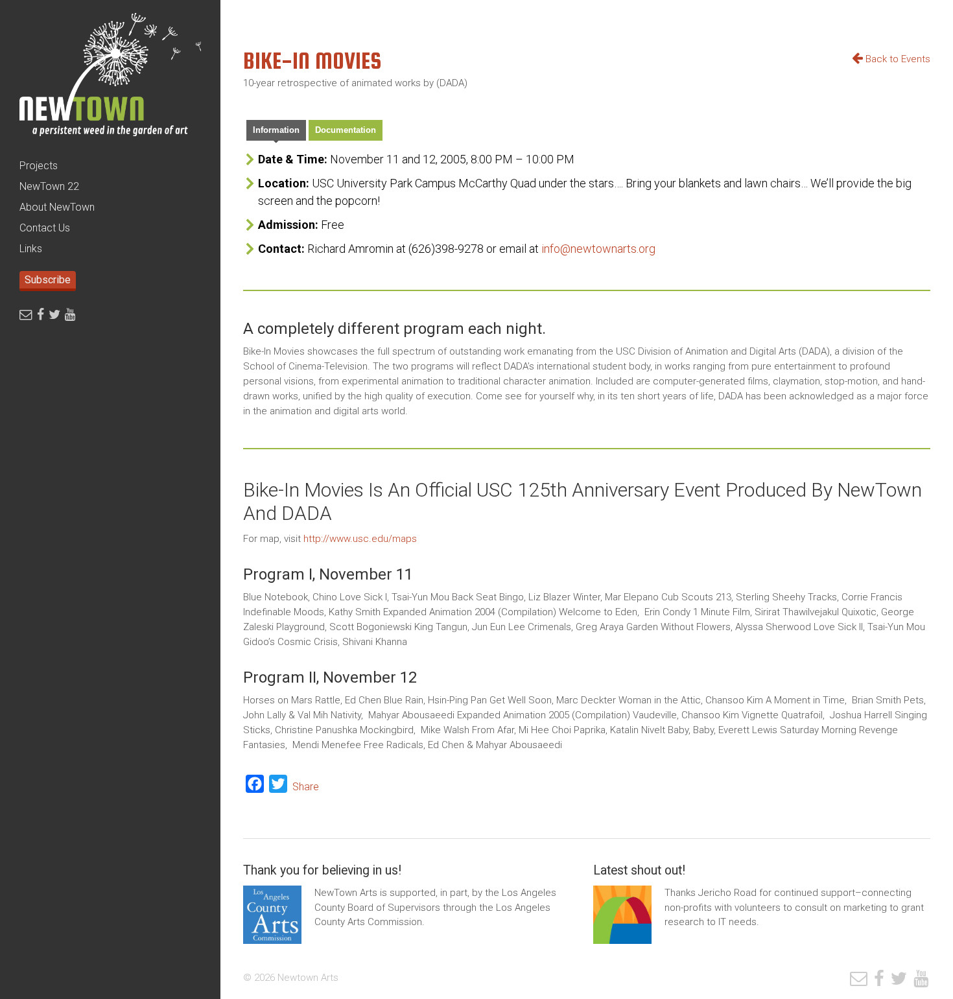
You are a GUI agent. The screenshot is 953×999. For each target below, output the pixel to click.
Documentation (345, 130)
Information (276, 130)
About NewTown (57, 207)
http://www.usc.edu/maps (360, 539)
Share (305, 787)
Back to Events (896, 59)
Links (30, 248)
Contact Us (44, 228)
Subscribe (48, 280)
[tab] (276, 131)
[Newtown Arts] (110, 78)
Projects (38, 165)
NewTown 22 (49, 186)
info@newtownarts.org (598, 248)
